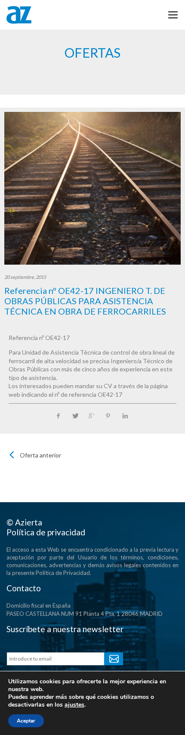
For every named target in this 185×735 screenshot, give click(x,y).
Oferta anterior (40, 455)
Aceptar (26, 720)
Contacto (23, 588)
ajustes (74, 705)
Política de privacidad (45, 532)
